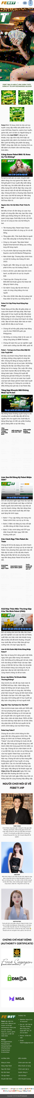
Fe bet (3, 178)
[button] (18, 3)
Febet (3, 125)
